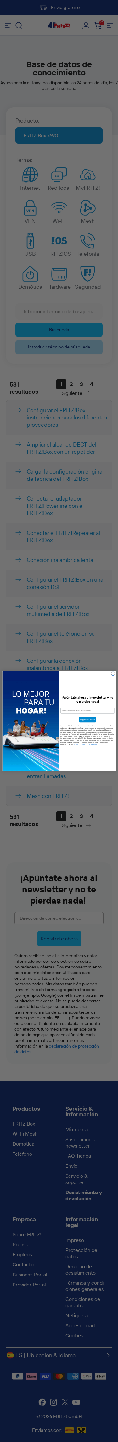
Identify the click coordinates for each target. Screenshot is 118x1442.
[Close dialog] (113, 674)
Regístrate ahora (87, 719)
